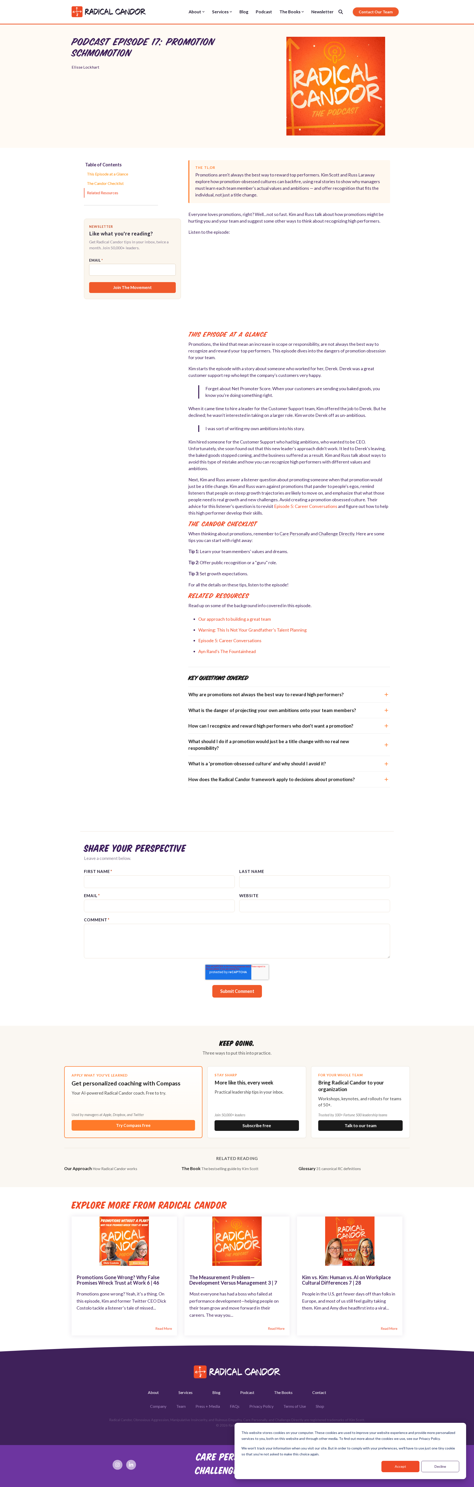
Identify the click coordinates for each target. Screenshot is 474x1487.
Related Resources (102, 192)
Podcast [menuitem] (247, 1392)
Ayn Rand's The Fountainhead (227, 651)
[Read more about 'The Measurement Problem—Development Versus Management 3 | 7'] (237, 1241)
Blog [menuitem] (216, 1392)
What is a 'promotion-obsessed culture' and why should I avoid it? (257, 763)
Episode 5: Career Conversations (305, 506)
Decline (440, 1466)
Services (220, 11)
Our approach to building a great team (234, 619)
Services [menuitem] (185, 1392)
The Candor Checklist (105, 183)
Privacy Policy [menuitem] (261, 1406)
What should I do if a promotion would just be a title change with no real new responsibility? (268, 744)
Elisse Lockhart (85, 67)
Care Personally (294, 533)
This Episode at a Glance (107, 174)
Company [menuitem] (158, 1406)
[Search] (340, 12)
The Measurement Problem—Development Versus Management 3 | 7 (233, 1280)
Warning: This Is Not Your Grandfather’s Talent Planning (252, 630)
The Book (219, 1168)
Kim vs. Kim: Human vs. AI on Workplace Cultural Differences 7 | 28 (346, 1280)
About (195, 11)
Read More (163, 1329)
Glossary (329, 1168)
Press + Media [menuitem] (208, 1406)
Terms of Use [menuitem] (294, 1406)
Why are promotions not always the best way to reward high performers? (266, 694)
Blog (243, 11)
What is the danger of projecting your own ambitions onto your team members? (272, 710)
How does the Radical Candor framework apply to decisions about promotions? (271, 779)
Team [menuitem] (181, 1406)
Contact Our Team (376, 11)
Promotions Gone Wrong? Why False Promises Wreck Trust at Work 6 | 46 (118, 1280)
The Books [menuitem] (283, 1392)
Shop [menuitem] (320, 1406)
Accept (400, 1466)
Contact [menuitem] (319, 1392)
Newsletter (322, 11)
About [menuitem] (153, 1392)
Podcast (264, 11)
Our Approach (100, 1168)
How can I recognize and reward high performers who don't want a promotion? (270, 726)
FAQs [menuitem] (234, 1406)
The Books (289, 11)
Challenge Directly (336, 533)
